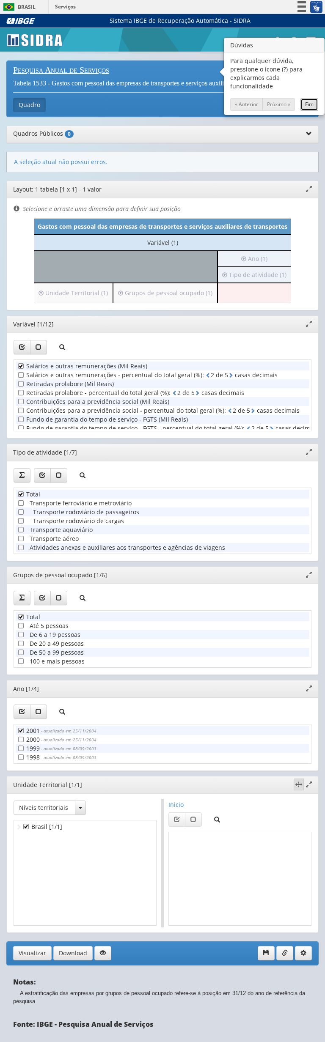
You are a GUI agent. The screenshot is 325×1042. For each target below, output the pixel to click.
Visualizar (32, 953)
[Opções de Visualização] (102, 953)
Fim (309, 104)
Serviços (65, 6)
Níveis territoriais (43, 807)
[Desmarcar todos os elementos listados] (38, 347)
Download (73, 953)
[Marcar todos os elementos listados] (22, 347)
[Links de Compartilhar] (284, 953)
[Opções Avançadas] (303, 953)
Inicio (176, 805)
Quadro (29, 105)
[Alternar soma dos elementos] (22, 475)
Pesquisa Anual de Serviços (61, 69)
